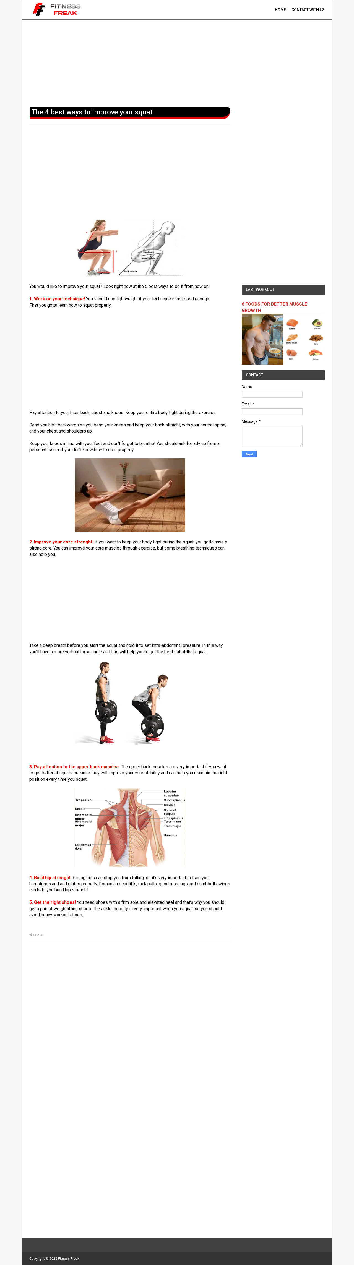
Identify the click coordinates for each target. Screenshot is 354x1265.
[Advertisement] (177, 62)
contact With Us (308, 9)
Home (280, 9)
